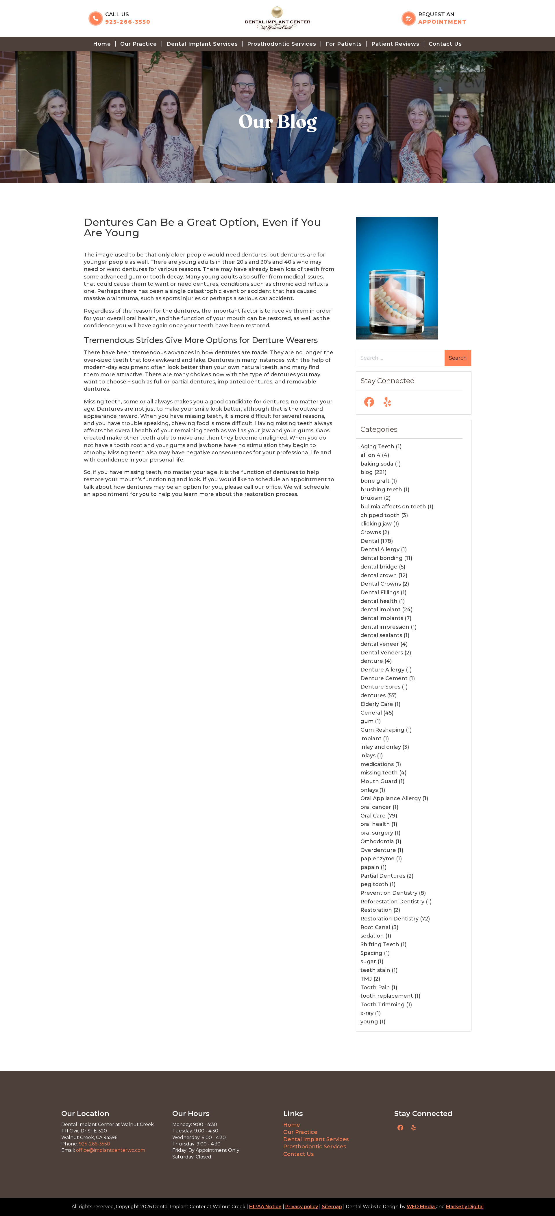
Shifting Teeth (379, 944)
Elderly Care (376, 704)
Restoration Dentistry (389, 919)
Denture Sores (380, 687)
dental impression (384, 627)
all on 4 (370, 455)
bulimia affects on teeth (393, 506)
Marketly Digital (465, 1206)
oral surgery (376, 833)
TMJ (366, 979)
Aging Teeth (377, 446)
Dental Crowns (380, 584)
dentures (373, 695)
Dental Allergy (379, 549)
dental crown (378, 575)
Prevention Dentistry (388, 893)
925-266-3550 (94, 1144)
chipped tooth (380, 515)
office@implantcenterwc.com (110, 1150)
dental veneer (379, 644)
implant (371, 738)
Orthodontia (377, 841)
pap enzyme (377, 858)
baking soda (376, 464)
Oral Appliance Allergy (390, 798)
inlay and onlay (380, 747)
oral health (375, 824)
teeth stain (375, 970)
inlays (367, 755)
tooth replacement (386, 996)
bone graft (375, 481)
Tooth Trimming (382, 1004)
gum (366, 721)
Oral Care (373, 816)
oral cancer (375, 807)
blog (366, 472)
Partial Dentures (382, 876)
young (369, 1021)
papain (369, 867)
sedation (372, 936)
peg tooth (374, 884)
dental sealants (381, 635)
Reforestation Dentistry (392, 901)
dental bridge (378, 567)
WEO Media (421, 1206)
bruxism (371, 498)
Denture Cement (384, 678)
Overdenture (378, 850)
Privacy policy (301, 1206)
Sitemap (332, 1206)
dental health (378, 601)
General (371, 713)
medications (377, 764)
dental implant (380, 609)
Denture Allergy (382, 670)
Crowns (370, 532)
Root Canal (375, 927)
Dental (369, 541)
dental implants (381, 618)
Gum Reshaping (382, 730)
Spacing (371, 953)
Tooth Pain (375, 987)
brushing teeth (381, 489)
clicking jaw (376, 524)
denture (371, 661)
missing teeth (379, 773)
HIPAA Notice (265, 1206)
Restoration (376, 910)
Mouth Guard (378, 781)
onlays (369, 790)
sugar (368, 961)
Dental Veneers (381, 652)
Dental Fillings (379, 592)
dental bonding (381, 558)
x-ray (366, 1013)
